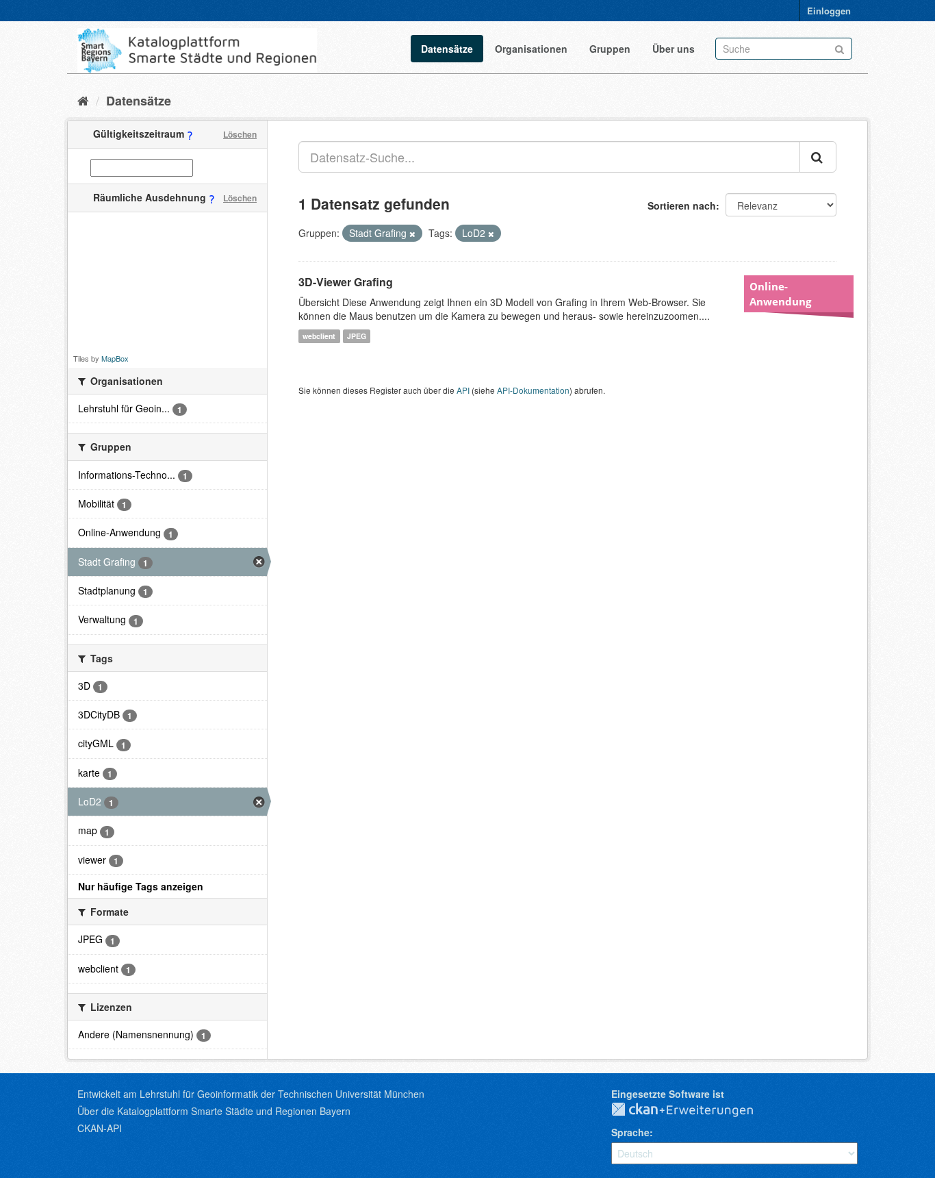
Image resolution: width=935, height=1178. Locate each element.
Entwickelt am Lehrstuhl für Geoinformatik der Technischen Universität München (250, 1094)
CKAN (693, 1110)
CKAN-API (99, 1128)
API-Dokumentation (533, 390)
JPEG (356, 336)
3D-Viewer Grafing (345, 282)
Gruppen (609, 48)
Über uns (673, 48)
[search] (817, 157)
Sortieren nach (682, 205)
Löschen (240, 134)
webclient (319, 336)
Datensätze (447, 48)
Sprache (630, 1132)
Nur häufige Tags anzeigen (140, 886)
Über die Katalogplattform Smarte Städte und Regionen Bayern (213, 1111)
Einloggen (829, 10)
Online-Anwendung (780, 293)
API (463, 390)
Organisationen (531, 48)
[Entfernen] (412, 233)
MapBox (115, 358)
